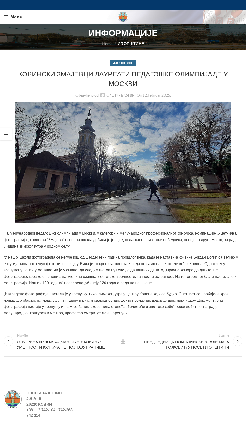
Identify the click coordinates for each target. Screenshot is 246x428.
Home (107, 43)
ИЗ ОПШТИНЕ (131, 43)
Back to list (123, 341)
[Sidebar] (6, 134)
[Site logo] (123, 16)
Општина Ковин (120, 95)
